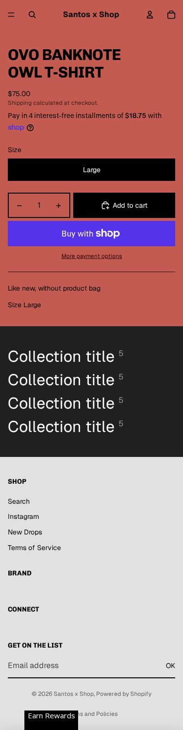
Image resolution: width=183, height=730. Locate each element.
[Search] (32, 14)
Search (19, 501)
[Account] (150, 14)
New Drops (25, 532)
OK (170, 665)
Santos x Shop (74, 694)
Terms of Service (34, 547)
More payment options (91, 255)
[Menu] (11, 14)
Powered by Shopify (123, 694)
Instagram (23, 516)
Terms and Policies (92, 714)
